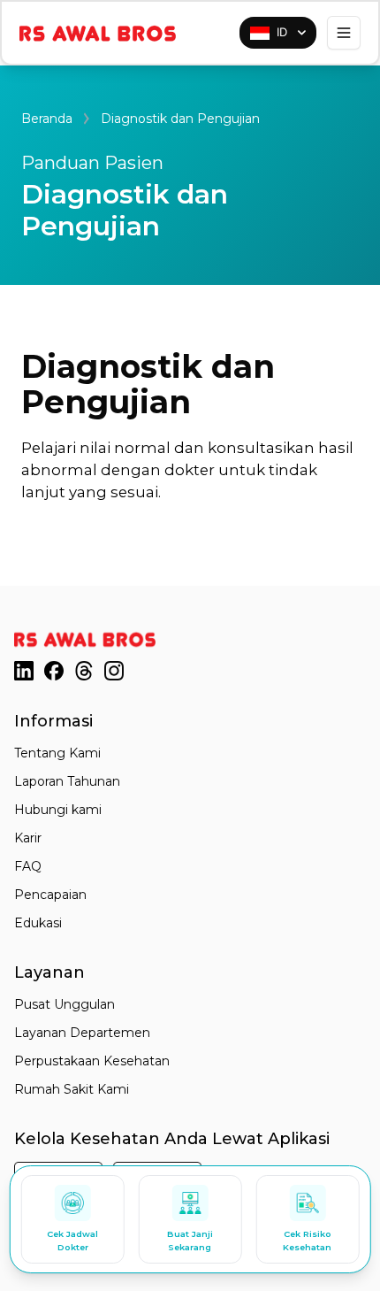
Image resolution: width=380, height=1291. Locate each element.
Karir (28, 838)
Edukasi (38, 923)
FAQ (28, 866)
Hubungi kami (58, 810)
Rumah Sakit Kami (71, 1089)
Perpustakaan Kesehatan (92, 1061)
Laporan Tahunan (67, 781)
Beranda (46, 119)
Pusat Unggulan (64, 1004)
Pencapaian (50, 895)
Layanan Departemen (82, 1033)
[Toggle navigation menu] (344, 33)
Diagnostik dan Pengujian (180, 119)
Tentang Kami (57, 753)
